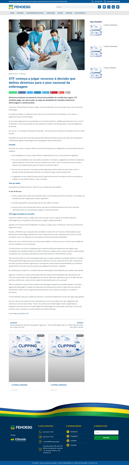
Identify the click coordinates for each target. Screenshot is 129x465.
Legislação (50, 13)
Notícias (69, 13)
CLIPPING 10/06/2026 (19, 385)
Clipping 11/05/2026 (109, 68)
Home (12, 13)
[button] (13, 92)
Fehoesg (20, 13)
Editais (60, 13)
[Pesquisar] (99, 6)
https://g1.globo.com (21, 313)
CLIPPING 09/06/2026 (59, 385)
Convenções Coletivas (35, 13)
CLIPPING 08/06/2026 (110, 46)
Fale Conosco (80, 13)
